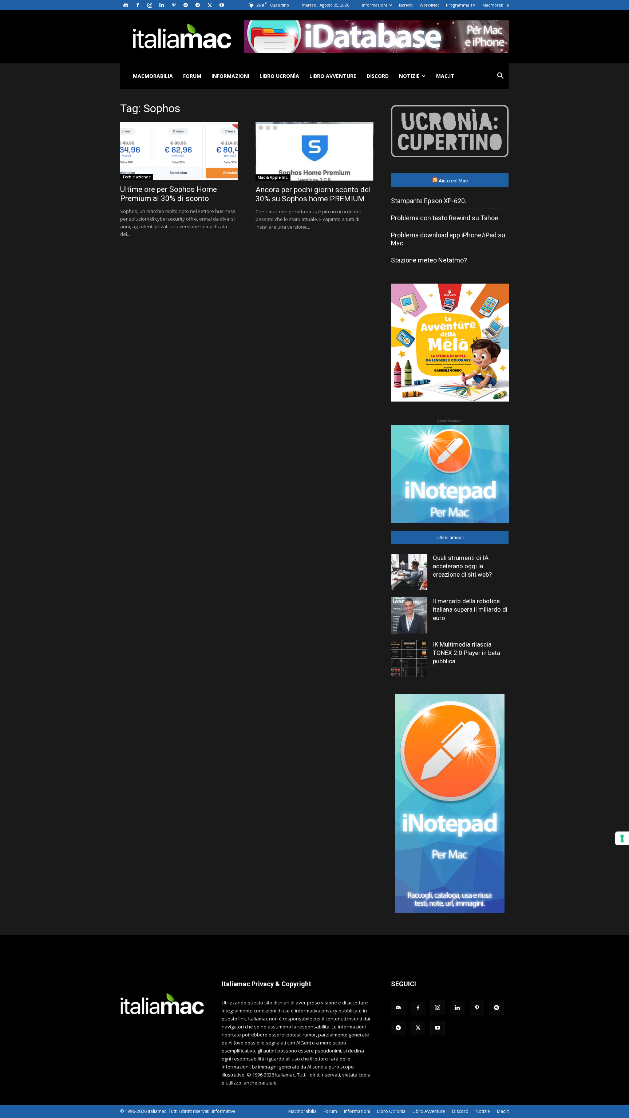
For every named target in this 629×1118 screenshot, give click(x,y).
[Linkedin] (161, 5)
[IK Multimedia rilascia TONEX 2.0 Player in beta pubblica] (409, 658)
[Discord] (125, 5)
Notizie (409, 75)
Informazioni (374, 5)
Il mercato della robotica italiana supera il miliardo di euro (470, 609)
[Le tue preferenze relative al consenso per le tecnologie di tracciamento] (622, 838)
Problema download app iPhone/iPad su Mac (448, 239)
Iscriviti (406, 5)
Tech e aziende (136, 176)
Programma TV (460, 5)
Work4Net (429, 5)
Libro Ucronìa (279, 75)
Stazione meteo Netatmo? (429, 260)
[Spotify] (185, 5)
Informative (224, 1111)
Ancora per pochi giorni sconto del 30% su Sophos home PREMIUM (313, 194)
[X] (209, 5)
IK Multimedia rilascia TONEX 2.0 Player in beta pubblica (466, 653)
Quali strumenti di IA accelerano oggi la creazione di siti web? (462, 566)
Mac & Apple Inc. (273, 177)
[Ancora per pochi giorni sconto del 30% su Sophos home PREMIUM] (314, 151)
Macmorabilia (495, 5)
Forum (192, 75)
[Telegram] (197, 5)
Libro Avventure (332, 75)
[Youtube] (221, 5)
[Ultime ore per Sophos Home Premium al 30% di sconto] (179, 151)
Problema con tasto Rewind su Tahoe (444, 218)
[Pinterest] (173, 5)
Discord (378, 75)
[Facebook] (137, 5)
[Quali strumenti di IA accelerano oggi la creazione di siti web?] (409, 572)
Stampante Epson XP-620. (428, 201)
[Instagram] (149, 5)
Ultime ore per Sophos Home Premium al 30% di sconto (168, 194)
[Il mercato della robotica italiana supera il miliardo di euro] (409, 615)
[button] (500, 76)
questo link (234, 1018)
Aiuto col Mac (453, 180)
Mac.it (445, 75)
